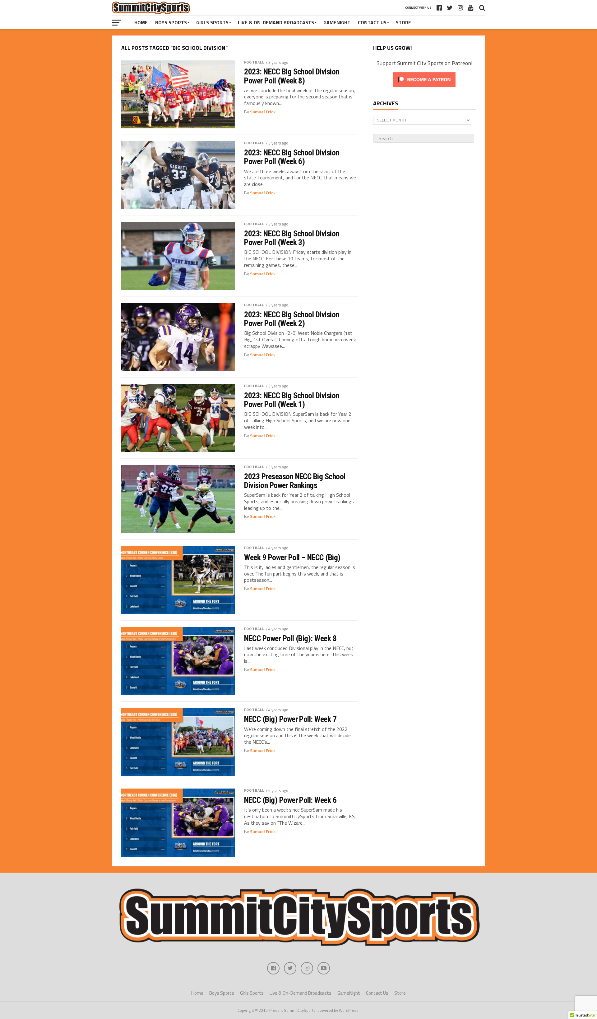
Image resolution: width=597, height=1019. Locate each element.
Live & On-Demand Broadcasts (276, 22)
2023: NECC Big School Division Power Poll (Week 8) (291, 76)
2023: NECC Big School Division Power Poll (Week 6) (291, 157)
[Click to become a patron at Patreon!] (424, 88)
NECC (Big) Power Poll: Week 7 (290, 719)
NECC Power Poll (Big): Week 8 (290, 638)
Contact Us (372, 22)
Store (403, 22)
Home (141, 22)
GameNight (336, 22)
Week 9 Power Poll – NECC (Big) (292, 557)
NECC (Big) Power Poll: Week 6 (290, 800)
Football (254, 62)
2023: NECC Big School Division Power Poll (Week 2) (291, 319)
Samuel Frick (262, 111)
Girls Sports (212, 22)
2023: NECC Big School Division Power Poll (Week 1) (291, 400)
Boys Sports (171, 22)
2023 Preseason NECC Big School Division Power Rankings (294, 481)
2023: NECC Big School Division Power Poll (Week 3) (291, 238)
